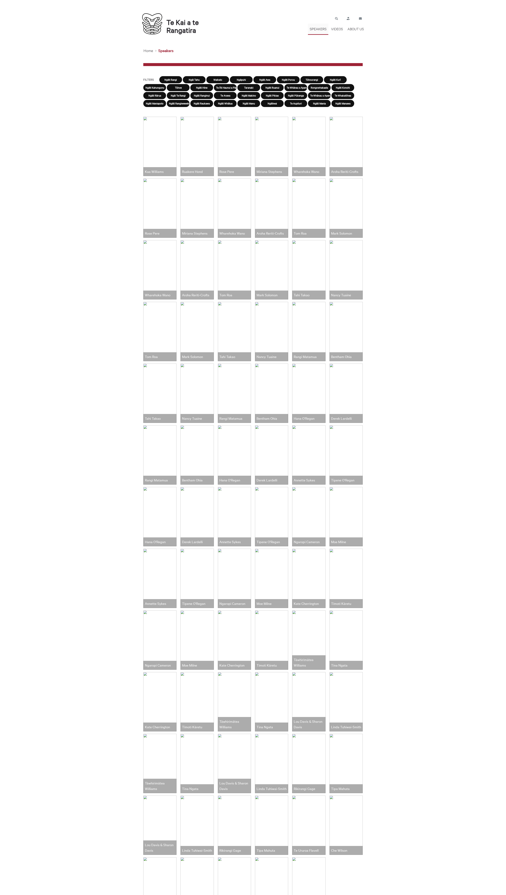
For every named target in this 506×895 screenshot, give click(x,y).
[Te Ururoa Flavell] (234, 886)
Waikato (217, 79)
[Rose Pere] (160, 208)
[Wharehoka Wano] (160, 269)
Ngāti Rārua (154, 95)
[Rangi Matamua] (160, 454)
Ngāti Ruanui (272, 87)
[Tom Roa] (160, 331)
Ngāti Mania (319, 103)
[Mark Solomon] (197, 331)
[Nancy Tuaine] (197, 393)
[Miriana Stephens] (197, 208)
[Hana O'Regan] (160, 516)
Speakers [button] (318, 29)
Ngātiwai (272, 103)
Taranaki (248, 87)
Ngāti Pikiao (272, 95)
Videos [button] (337, 29)
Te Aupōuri (296, 103)
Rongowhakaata (319, 87)
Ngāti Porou (288, 79)
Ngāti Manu (249, 103)
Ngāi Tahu (194, 79)
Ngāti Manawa (342, 103)
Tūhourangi (312, 79)
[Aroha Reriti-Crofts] (197, 269)
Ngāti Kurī (335, 79)
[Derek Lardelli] (197, 516)
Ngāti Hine (201, 87)
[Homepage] (153, 24)
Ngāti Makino (249, 95)
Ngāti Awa (264, 79)
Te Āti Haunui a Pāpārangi (226, 87)
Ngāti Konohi (343, 87)
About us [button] (355, 29)
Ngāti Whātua (225, 103)
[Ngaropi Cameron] (160, 640)
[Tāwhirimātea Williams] (160, 763)
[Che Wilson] (271, 886)
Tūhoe (178, 87)
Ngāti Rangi (170, 79)
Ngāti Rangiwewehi (179, 103)
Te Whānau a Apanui (297, 87)
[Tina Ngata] (197, 763)
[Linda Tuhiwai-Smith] (197, 825)
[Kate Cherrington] (160, 701)
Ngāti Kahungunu (154, 87)
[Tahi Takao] (160, 393)
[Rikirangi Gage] (160, 886)
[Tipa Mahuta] (197, 886)
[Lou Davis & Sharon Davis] (160, 825)
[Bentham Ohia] (197, 454)
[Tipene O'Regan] (197, 578)
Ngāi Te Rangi (178, 95)
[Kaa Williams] (160, 146)
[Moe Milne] (197, 640)
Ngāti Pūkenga (296, 95)
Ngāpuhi (241, 79)
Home (148, 50)
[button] (336, 18)
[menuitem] (318, 29)
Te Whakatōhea (343, 95)
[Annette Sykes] (160, 578)
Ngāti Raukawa (202, 103)
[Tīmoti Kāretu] (197, 701)
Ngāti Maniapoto (154, 103)
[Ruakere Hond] (197, 146)
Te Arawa (225, 95)
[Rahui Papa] (308, 886)
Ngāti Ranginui (202, 95)
